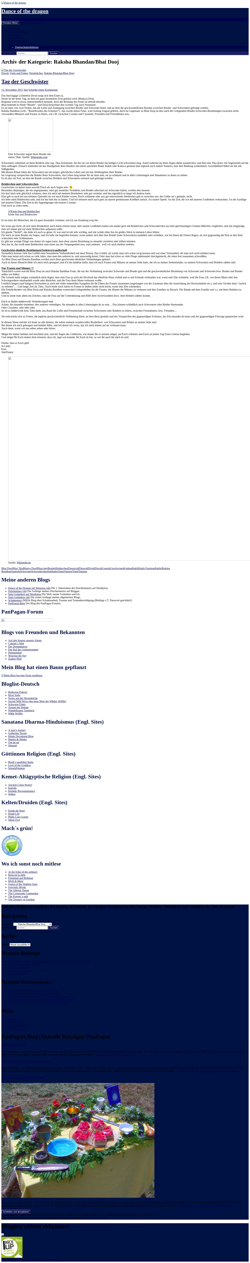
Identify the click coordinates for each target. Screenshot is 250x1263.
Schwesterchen (39, 571)
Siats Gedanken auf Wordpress (24, 594)
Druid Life (14, 813)
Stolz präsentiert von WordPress (43, 1260)
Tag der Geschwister (24, 81)
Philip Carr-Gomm (18, 816)
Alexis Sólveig (16, 993)
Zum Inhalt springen (30, 22)
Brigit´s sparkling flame (20, 762)
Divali (91, 568)
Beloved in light (16, 875)
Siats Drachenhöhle (18, 41)
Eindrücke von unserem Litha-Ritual (22, 1077)
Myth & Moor (15, 881)
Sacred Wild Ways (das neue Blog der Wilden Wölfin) (37, 701)
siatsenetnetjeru (16, 990)
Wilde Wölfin (15, 713)
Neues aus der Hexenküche (23, 698)
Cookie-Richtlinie (98, 1218)
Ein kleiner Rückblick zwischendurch (48, 996)
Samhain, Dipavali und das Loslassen (28, 970)
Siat (26, 89)
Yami (75, 571)
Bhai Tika (18, 568)
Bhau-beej (42, 568)
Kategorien (7, 924)
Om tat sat (13, 742)
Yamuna (82, 571)
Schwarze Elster (17, 704)
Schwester (25, 571)
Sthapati (12, 745)
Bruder (51, 568)
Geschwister (116, 568)
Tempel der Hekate (18, 707)
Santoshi (15, 571)
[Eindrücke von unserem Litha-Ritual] (77, 1196)
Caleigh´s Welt (16, 643)
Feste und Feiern (19, 73)
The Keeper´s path (18, 896)
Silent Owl (14, 819)
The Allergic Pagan (18, 890)
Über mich (14, 28)
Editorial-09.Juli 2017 (13, 1044)
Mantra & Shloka (17, 739)
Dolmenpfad (15, 652)
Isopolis (12, 788)
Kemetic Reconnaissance (21, 791)
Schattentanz (15, 600)
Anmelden (13, 1019)
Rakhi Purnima (146, 568)
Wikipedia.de (24, 562)
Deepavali (73, 568)
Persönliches (36, 73)
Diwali (5, 73)
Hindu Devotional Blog (21, 736)
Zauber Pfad (14, 658)
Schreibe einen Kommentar (43, 89)
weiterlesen (116, 1054)
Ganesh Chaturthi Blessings (43, 990)
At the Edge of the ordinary (23, 872)
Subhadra (52, 571)
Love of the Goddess (19, 765)
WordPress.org (16, 1028)
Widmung (13, 34)
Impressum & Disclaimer (21, 44)
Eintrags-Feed (15, 1022)
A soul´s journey (17, 730)
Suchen (5, 19)
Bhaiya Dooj (30, 568)
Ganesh (106, 568)
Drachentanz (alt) (17, 591)
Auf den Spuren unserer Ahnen (25, 640)
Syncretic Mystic (17, 887)
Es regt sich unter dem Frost (23, 964)
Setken (11, 794)
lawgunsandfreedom (19, 999)
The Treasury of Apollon (21, 899)
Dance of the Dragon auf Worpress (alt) (29, 588)
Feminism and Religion (20, 878)
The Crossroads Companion (23, 893)
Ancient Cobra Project (20, 784)
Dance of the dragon (24, 11)
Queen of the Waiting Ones (22, 884)
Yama (61, 571)
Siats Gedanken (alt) (19, 597)
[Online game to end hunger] (12, 1257)
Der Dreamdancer (17, 646)
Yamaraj (68, 571)
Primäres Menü (10, 23)
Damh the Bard (16, 810)
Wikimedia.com (39, 157)
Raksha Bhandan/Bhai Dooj (59, 73)
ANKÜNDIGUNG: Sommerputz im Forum (26, 1061)
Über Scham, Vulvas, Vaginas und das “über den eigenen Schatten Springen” (49, 961)
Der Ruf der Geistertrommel (23, 649)
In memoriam (15, 38)
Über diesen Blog (17, 31)
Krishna (127, 568)
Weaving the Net (17, 655)
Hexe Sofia (14, 695)
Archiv (5, 944)
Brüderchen (61, 568)
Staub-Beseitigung (18, 973)
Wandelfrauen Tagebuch (21, 710)
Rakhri (158, 568)
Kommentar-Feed (17, 1025)
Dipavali (83, 568)
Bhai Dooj (7, 568)
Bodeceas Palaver (17, 692)
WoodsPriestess (16, 768)
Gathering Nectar (17, 733)
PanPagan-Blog (16, 603)
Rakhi (135, 568)
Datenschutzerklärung (26, 47)
